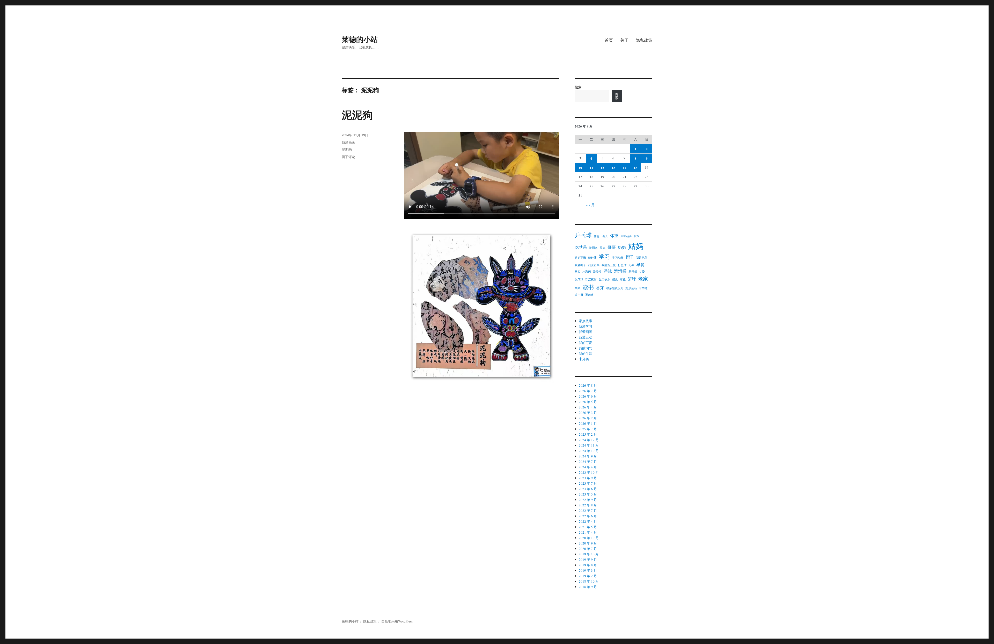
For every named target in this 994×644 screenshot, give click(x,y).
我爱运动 (585, 337)
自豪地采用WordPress (397, 621)
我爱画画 (348, 142)
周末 (602, 248)
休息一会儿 (601, 236)
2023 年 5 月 (588, 494)
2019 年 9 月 (588, 559)
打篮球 (622, 265)
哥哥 (612, 247)
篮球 (632, 278)
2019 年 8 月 (588, 565)
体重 (614, 235)
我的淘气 (585, 348)
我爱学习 (585, 326)
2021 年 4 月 (588, 532)
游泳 (608, 271)
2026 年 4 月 (588, 407)
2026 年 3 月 (588, 412)
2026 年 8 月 (588, 385)
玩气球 (579, 279)
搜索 (578, 87)
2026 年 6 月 (588, 396)
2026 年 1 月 (588, 423)
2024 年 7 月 (588, 461)
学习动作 (618, 257)
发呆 (637, 236)
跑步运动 (631, 288)
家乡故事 (585, 321)
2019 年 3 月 (588, 570)
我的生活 (585, 353)
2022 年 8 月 (588, 505)
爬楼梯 (632, 271)
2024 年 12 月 (589, 439)
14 (624, 167)
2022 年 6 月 (588, 516)
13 (613, 167)
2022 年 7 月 (588, 510)
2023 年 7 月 (588, 483)
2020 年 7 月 (588, 548)
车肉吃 (643, 288)
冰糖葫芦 (626, 236)
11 (591, 167)
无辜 (631, 265)
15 (635, 167)
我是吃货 (641, 257)
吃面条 (593, 248)
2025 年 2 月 (588, 434)
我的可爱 (585, 342)
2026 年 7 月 (588, 390)
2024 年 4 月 (588, 467)
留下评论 (348, 156)
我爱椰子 (580, 265)
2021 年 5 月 (588, 527)
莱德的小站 (360, 39)
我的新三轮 (609, 265)
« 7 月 (590, 204)
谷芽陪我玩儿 (614, 288)
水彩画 (586, 271)
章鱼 (623, 279)
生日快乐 (604, 279)
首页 (609, 40)
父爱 (642, 271)
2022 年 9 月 (588, 499)
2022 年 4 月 (588, 521)
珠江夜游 (591, 279)
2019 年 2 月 (588, 576)
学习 (604, 256)
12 (602, 167)
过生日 (579, 294)
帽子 (630, 257)
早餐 (640, 264)
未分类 (584, 359)
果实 (577, 271)
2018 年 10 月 (589, 581)
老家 (643, 278)
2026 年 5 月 (588, 401)
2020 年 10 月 (589, 537)
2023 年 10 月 (589, 472)
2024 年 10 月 (589, 450)
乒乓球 (583, 235)
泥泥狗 (357, 114)
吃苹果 (581, 247)
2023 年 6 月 (588, 488)
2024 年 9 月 (588, 456)
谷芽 (600, 287)
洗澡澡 (597, 271)
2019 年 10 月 (589, 554)
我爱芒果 (594, 265)
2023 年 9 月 (588, 478)
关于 (624, 40)
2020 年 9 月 (588, 543)
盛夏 (615, 279)
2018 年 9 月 (588, 586)
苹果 (577, 288)
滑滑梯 (620, 271)
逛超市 (589, 294)
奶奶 (622, 247)
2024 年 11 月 (589, 445)
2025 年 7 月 (588, 429)
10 (580, 167)
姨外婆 (592, 257)
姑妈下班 (580, 257)
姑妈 (635, 246)
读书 (588, 287)
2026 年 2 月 (588, 418)
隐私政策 (644, 40)
